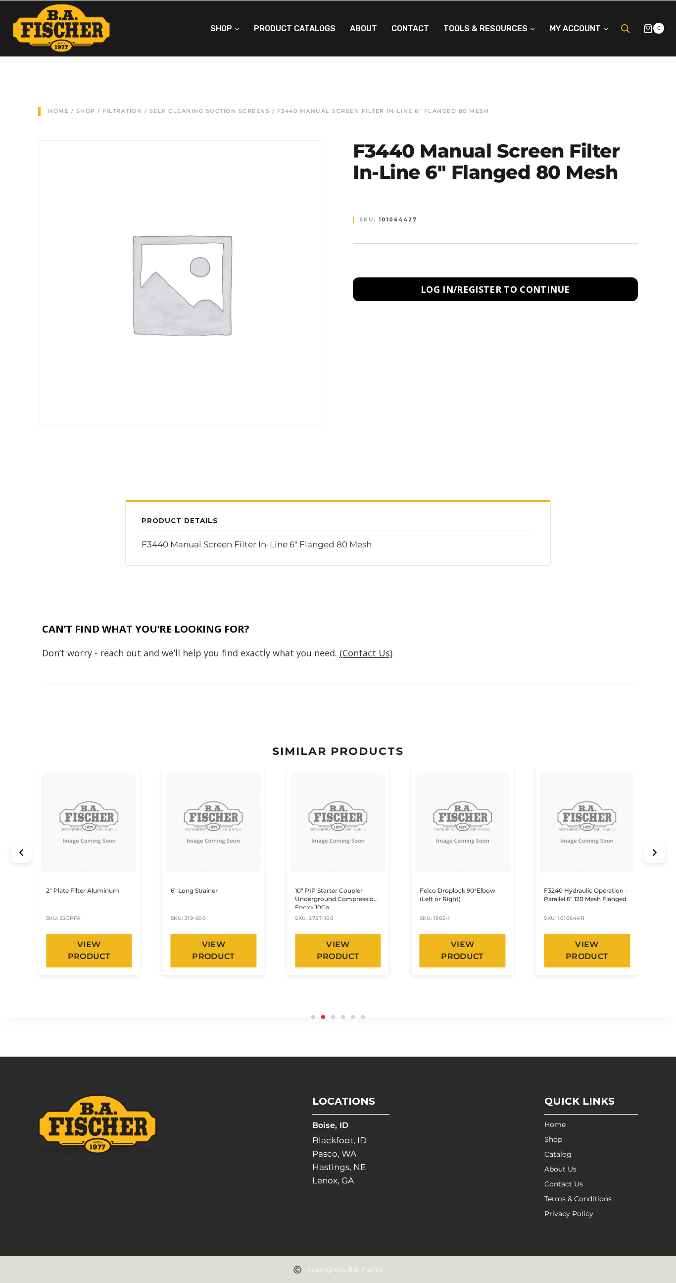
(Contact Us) (365, 653)
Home (58, 110)
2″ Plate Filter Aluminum (82, 890)
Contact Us (563, 1183)
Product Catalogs (295, 28)
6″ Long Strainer (194, 890)
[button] (21, 852)
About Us (560, 1169)
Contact (410, 28)
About (363, 28)
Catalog (558, 1154)
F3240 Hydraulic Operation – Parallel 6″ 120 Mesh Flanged (586, 895)
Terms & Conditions (578, 1198)
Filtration (122, 110)
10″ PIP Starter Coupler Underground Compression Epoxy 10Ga (336, 899)
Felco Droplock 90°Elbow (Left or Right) (457, 895)
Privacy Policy (568, 1213)
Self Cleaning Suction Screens (209, 110)
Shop (86, 110)
